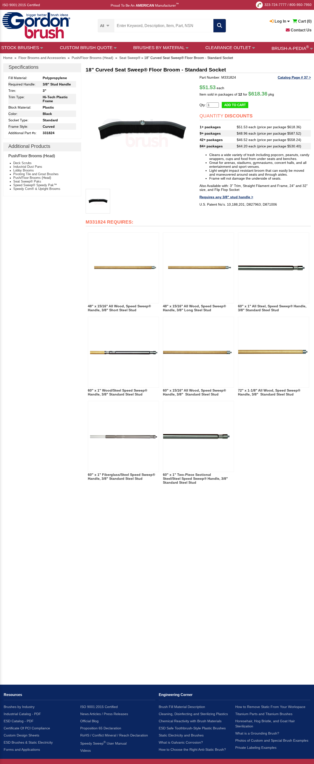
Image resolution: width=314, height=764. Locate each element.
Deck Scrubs (22, 163)
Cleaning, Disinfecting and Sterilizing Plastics (193, 714)
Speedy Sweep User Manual (103, 742)
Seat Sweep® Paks (27, 181)
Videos (85, 750)
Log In (280, 21)
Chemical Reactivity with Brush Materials (190, 721)
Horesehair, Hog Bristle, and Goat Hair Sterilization (265, 723)
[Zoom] (141, 131)
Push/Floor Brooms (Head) (32, 178)
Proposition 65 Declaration (100, 728)
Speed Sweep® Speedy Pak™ (35, 185)
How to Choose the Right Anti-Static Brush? (192, 749)
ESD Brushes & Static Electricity (28, 742)
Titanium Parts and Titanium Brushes (263, 714)
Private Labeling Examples (255, 748)
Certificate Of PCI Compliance (27, 728)
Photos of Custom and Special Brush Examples (271, 740)
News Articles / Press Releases (104, 714)
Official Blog (89, 721)
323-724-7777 (275, 5)
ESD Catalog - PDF (19, 721)
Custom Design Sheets (21, 735)
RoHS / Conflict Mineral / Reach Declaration (114, 735)
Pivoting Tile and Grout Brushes (36, 174)
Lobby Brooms (23, 170)
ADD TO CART (235, 105)
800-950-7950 (300, 5)
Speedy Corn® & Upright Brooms (36, 189)
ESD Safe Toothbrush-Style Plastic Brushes (192, 728)
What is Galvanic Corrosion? (181, 742)
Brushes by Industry (19, 707)
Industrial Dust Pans (27, 167)
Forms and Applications (22, 749)
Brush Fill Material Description (182, 707)
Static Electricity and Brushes (181, 735)
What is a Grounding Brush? (257, 733)
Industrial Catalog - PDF (22, 714)
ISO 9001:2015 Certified (21, 5)
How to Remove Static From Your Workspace (270, 707)
